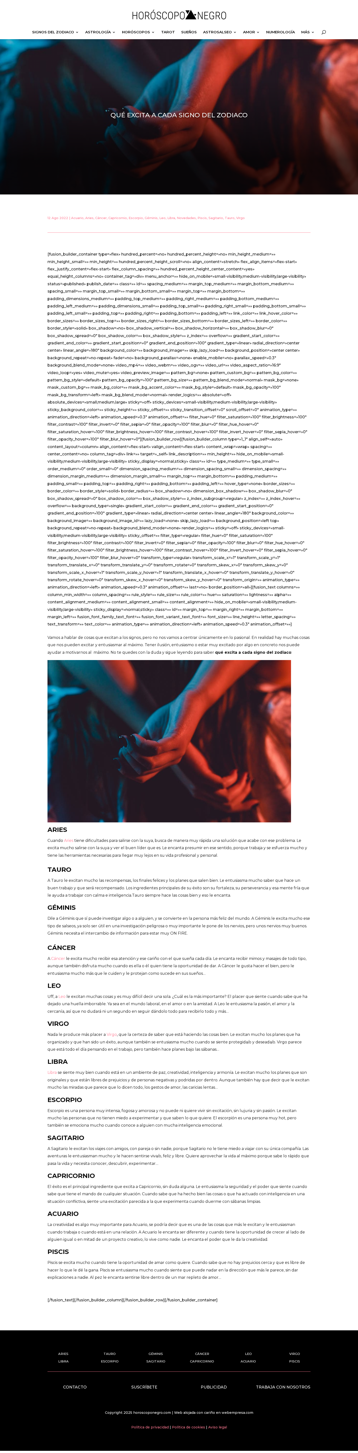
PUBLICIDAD (214, 1387)
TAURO (110, 1354)
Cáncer (101, 218)
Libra (171, 218)
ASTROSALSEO (217, 32)
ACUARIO (248, 1361)
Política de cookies (189, 1427)
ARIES (63, 1354)
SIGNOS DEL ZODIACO (53, 32)
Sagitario (215, 218)
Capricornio (117, 218)
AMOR (249, 32)
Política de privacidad (150, 1427)
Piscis (202, 218)
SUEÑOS (189, 32)
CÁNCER (202, 1354)
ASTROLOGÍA (98, 32)
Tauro (230, 218)
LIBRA (63, 1361)
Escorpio (136, 218)
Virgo (240, 218)
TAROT (168, 32)
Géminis (151, 218)
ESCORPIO (110, 1361)
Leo (162, 218)
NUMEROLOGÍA (280, 32)
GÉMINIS (156, 1354)
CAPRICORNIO (202, 1361)
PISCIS (294, 1361)
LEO (248, 1354)
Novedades (186, 218)
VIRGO (294, 1354)
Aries (89, 218)
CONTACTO (75, 1387)
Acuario (77, 218)
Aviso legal (217, 1427)
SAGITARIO (155, 1361)
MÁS (305, 32)
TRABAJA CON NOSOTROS (283, 1387)
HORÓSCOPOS (136, 32)
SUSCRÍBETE (144, 1387)
